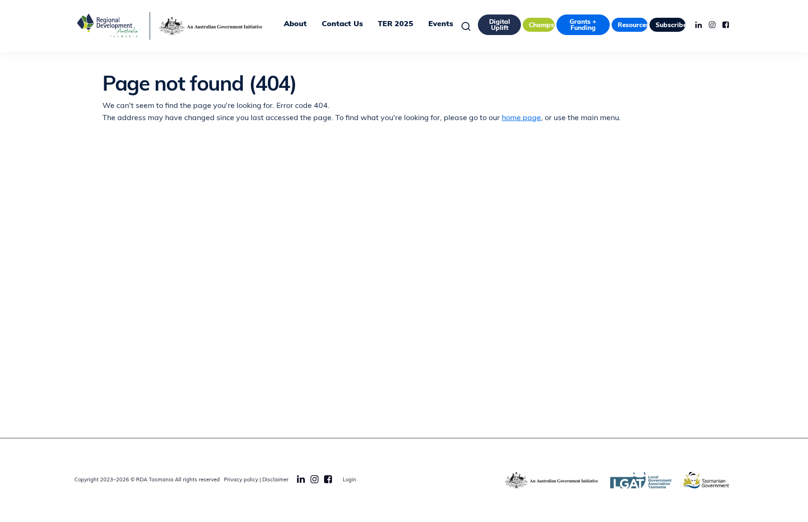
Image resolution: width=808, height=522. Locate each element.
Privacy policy (241, 480)
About (295, 24)
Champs (541, 25)
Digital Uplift (499, 25)
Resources (633, 25)
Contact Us (342, 24)
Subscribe (670, 25)
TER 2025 (395, 24)
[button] (468, 26)
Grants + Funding (583, 25)
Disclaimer (275, 480)
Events (440, 24)
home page (521, 118)
